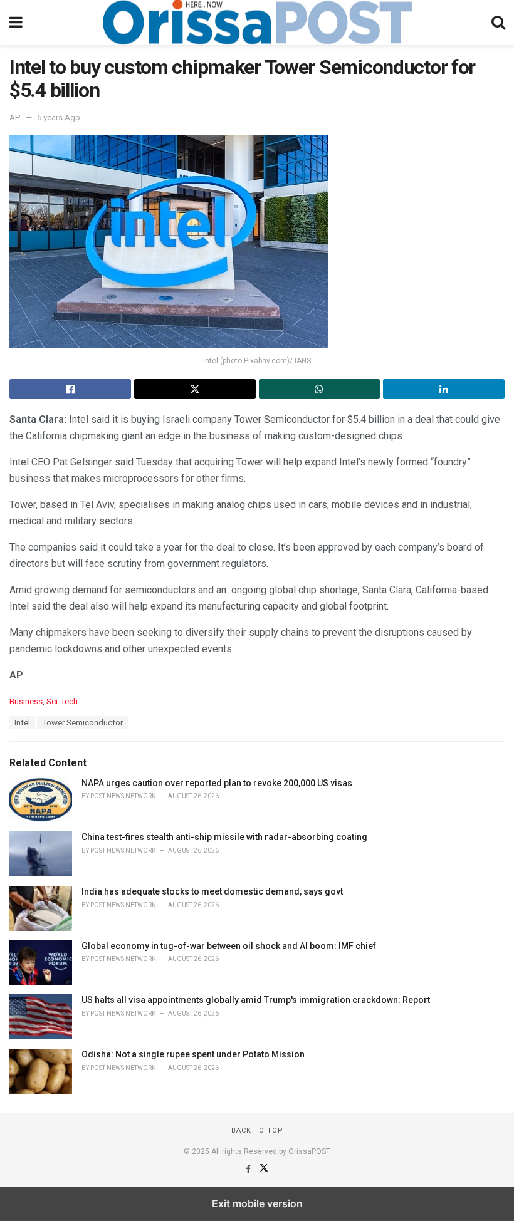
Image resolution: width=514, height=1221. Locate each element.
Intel (22, 722)
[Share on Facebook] (70, 389)
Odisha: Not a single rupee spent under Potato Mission (193, 1054)
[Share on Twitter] (195, 389)
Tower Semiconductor (82, 722)
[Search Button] (498, 22)
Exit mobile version (257, 1203)
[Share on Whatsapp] (319, 389)
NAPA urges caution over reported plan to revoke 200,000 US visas (216, 783)
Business (26, 701)
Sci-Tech (62, 701)
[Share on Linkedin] (444, 389)
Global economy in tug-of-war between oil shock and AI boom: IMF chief (228, 946)
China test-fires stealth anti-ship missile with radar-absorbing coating (224, 837)
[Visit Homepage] (257, 22)
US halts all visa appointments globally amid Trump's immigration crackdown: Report (255, 1000)
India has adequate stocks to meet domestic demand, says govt (212, 891)
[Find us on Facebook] (249, 1169)
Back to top (257, 1130)
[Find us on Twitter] (264, 1169)
